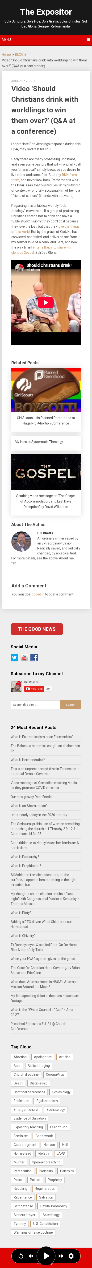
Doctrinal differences (29, 1092)
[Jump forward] (61, 1256)
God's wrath (44, 1136)
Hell (65, 1145)
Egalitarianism (47, 1101)
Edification (21, 1101)
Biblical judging (39, 1066)
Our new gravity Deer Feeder (32, 797)
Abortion (20, 1057)
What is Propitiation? (26, 866)
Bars (17, 1066)
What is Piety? (21, 913)
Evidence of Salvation (30, 1118)
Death (18, 1083)
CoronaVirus (55, 1074)
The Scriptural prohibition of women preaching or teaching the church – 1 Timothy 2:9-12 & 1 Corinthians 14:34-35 (45, 829)
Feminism (21, 1136)
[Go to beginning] (20, 1256)
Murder (19, 1162)
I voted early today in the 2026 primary (39, 815)
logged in (37, 594)
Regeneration (45, 1188)
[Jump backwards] (31, 1256)
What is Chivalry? (23, 936)
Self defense (23, 1206)
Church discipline (26, 1074)
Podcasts (46, 1171)
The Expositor (46, 12)
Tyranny (20, 1224)
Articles (64, 1057)
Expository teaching (28, 1127)
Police (18, 1180)
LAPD (61, 1153)
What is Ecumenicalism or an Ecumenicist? (42, 737)
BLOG (19, 54)
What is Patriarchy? (25, 857)
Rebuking (21, 1188)
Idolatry (44, 1153)
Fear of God (58, 1127)
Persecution (23, 1171)
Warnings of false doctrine (33, 1232)
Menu (6, 39)
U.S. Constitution (45, 1224)
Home (6, 54)
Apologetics (43, 1057)
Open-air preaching (46, 1162)
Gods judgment (25, 1145)
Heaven (49, 1145)
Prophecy (55, 1180)
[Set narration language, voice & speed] (71, 1256)
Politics (35, 1180)
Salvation (46, 1197)
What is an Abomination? (29, 806)
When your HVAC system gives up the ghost (43, 959)
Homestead (22, 1153)
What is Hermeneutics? (28, 760)
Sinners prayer (24, 1215)
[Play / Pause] (46, 1255)
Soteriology (51, 1215)
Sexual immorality (53, 1206)
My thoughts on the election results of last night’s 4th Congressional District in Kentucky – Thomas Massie (45, 899)
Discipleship (38, 1083)
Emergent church (26, 1109)
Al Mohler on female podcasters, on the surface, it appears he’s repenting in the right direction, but (43, 880)
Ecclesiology (61, 1092)
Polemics (67, 1171)
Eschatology (56, 1109)
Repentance (23, 1197)
